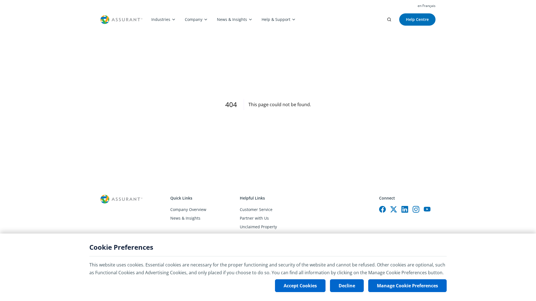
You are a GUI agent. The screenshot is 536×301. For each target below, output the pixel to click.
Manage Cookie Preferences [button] (407, 286)
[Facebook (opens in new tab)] (382, 209)
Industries (160, 19)
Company (193, 19)
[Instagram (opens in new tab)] (416, 209)
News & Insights (232, 19)
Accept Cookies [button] (300, 286)
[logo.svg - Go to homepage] (121, 19)
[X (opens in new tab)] (393, 209)
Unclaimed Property (258, 226)
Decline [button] (347, 286)
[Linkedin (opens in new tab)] (404, 209)
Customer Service (256, 209)
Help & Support (276, 19)
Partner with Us (254, 218)
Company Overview (188, 209)
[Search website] (389, 19)
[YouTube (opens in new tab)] (427, 209)
